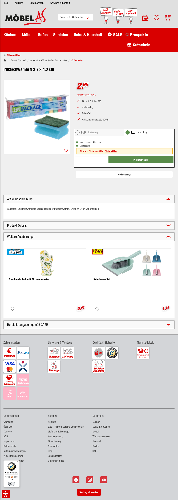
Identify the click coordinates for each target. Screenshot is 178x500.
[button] (22, 340)
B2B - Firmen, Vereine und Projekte (66, 426)
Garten (95, 446)
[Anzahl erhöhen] (103, 159)
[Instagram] (90, 479)
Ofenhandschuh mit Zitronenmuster (29, 279)
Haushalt (96, 441)
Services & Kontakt (60, 3)
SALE (95, 451)
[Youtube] (104, 479)
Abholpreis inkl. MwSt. (86, 94)
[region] (37, 117)
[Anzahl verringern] (78, 159)
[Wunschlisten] (156, 17)
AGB (5, 436)
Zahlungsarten (55, 455)
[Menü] (17, 462)
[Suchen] (89, 17)
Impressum (9, 441)
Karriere (19, 3)
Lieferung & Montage (58, 431)
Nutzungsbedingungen (14, 451)
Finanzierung (54, 441)
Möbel (95, 431)
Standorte (8, 421)
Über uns (8, 426)
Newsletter (53, 446)
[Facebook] (76, 479)
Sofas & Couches (101, 426)
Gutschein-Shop (56, 460)
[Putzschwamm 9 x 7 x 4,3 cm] (37, 117)
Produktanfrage (124, 174)
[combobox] (71, 17)
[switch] (11, 484)
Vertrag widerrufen (89, 492)
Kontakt (52, 421)
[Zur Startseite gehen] (25, 17)
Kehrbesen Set (102, 279)
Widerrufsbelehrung (13, 455)
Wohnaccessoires (101, 436)
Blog (5, 3)
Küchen (96, 421)
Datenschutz (9, 446)
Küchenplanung (55, 436)
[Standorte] (145, 17)
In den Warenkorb (141, 159)
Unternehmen (36, 3)
